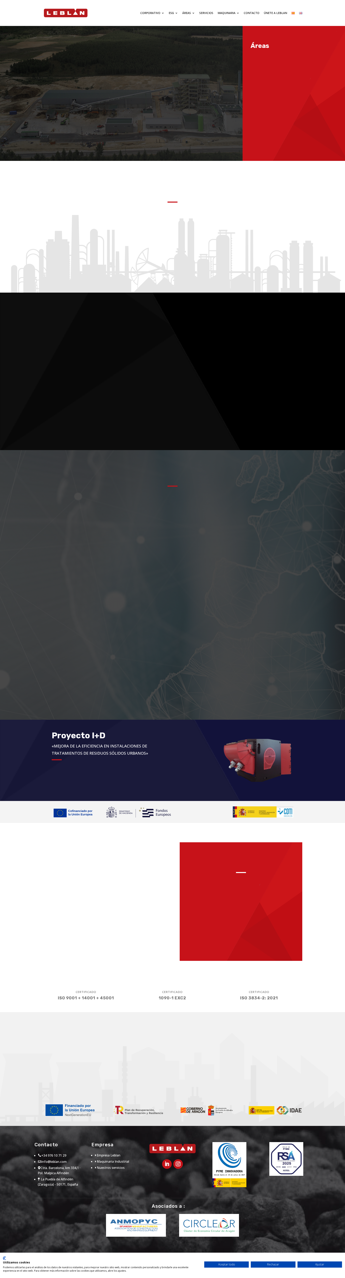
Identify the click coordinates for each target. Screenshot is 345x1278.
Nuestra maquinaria (71, 414)
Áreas (186, 13)
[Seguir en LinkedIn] (167, 1164)
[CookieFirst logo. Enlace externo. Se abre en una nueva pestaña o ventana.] (4, 1258)
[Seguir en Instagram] (178, 1164)
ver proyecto (72, 784)
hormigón (172, 387)
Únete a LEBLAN (275, 13)
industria (264, 429)
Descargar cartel (69, 1086)
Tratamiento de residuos (243, 945)
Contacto (251, 13)
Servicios (206, 13)
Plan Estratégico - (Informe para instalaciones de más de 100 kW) (224, 1082)
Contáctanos (172, 539)
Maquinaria (226, 13)
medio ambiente (172, 345)
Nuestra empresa (46, 119)
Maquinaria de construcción (243, 928)
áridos (172, 429)
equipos (264, 345)
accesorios (264, 382)
